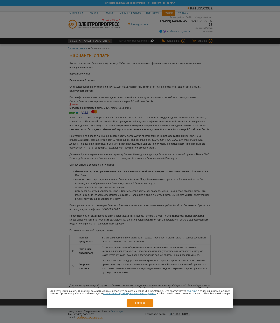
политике (192, 291)
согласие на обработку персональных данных (129, 293)
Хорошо (140, 303)
